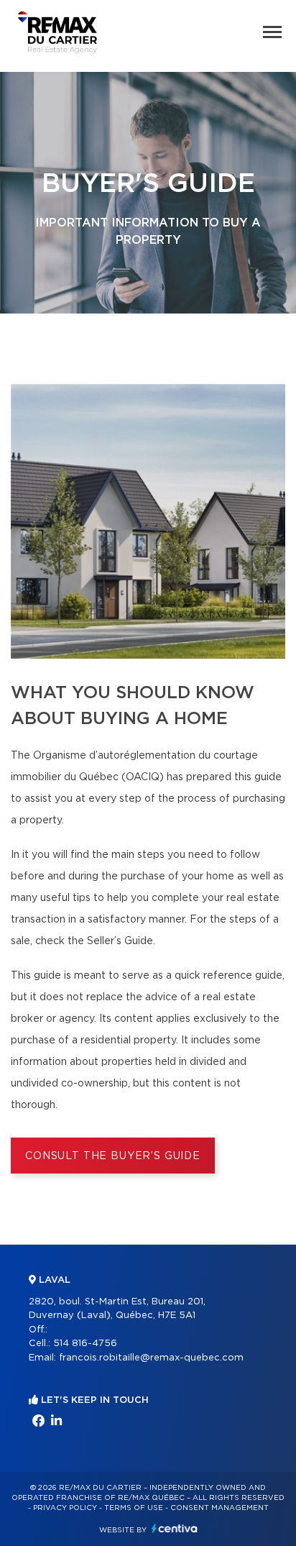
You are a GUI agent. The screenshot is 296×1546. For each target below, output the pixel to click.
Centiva (175, 1528)
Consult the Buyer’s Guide (112, 1156)
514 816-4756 (85, 1343)
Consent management (219, 1507)
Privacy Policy (65, 1507)
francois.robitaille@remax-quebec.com (151, 1358)
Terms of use (133, 1507)
